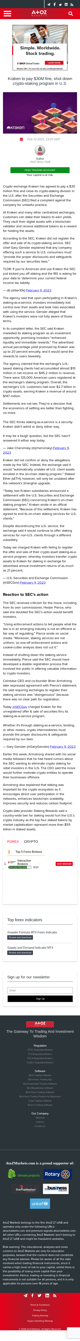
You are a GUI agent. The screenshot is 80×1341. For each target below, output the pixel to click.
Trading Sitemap (40, 1315)
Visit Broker (64, 864)
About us (40, 1117)
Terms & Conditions (40, 1305)
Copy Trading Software (40, 1100)
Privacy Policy (40, 1310)
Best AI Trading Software (40, 1105)
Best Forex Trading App (40, 1079)
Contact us (40, 1126)
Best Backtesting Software (40, 1088)
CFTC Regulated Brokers (40, 1050)
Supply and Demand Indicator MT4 (30, 947)
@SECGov (19, 707)
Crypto (31, 841)
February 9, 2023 (38, 290)
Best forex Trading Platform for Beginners (40, 1096)
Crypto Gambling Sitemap (40, 1321)
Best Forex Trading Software (40, 1092)
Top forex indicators (24, 920)
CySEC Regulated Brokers (40, 1062)
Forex (13, 841)
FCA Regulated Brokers (40, 1054)
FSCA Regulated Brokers (40, 1058)
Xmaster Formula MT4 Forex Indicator (32, 932)
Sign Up (40, 998)
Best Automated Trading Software (40, 1084)
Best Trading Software (40, 1075)
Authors (40, 1122)
